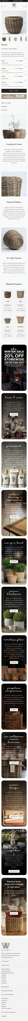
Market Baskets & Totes (7, 973)
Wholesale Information (7, 990)
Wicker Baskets (5, 969)
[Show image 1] (3, 38)
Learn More (14, 762)
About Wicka (4, 998)
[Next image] (24, 23)
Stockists (3, 1002)
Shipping (3, 1006)
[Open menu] (2, 6)
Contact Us (4, 1000)
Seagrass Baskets (6, 971)
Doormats (3, 977)
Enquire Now (14, 816)
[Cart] (26, 6)
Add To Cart (14, 90)
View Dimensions (4, 63)
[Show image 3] (15, 38)
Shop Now (14, 414)
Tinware (3, 979)
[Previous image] (3, 23)
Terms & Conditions (6, 1008)
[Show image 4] (21, 38)
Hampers (3, 975)
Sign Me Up (14, 913)
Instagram (3, 1016)
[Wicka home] (14, 5)
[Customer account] (23, 6)
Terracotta (3, 981)
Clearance (4, 983)
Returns (3, 1004)
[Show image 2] (9, 38)
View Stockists (14, 871)
